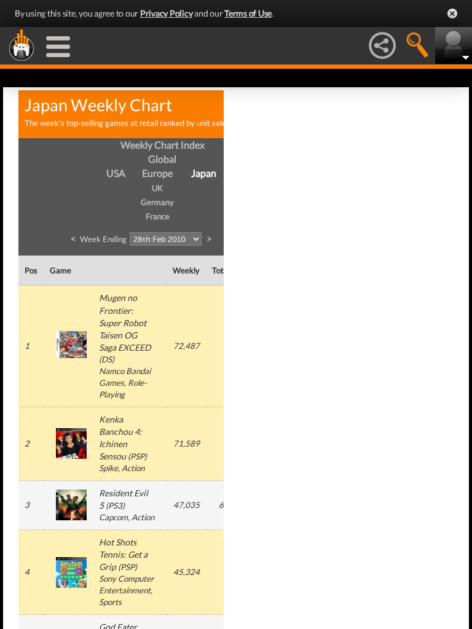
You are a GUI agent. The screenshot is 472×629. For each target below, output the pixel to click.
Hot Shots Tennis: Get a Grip (123, 554)
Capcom (113, 517)
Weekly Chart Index (162, 144)
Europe (157, 173)
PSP (137, 456)
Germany (157, 202)
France (158, 216)
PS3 (115, 505)
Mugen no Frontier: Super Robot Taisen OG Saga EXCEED (125, 322)
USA (115, 173)
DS (106, 359)
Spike (108, 468)
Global (162, 159)
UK (157, 188)
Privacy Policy (166, 13)
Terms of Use (248, 13)
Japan (203, 173)
